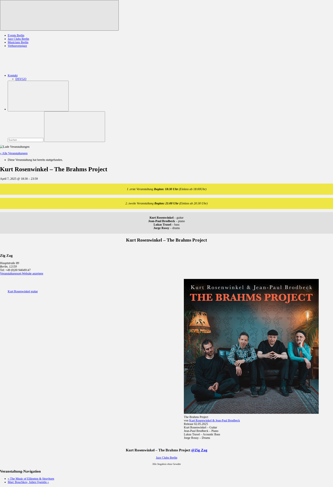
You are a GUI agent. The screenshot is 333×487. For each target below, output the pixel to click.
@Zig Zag (199, 450)
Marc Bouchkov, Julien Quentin (28, 482)
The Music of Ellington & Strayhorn (31, 478)
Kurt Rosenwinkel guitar (23, 291)
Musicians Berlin (18, 42)
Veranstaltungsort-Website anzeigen (21, 273)
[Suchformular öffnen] (38, 96)
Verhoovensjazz (17, 45)
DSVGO (20, 79)
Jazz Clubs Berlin (18, 38)
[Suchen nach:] (26, 139)
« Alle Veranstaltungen (14, 153)
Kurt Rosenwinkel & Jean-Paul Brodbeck (214, 420)
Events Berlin (16, 35)
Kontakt (13, 75)
